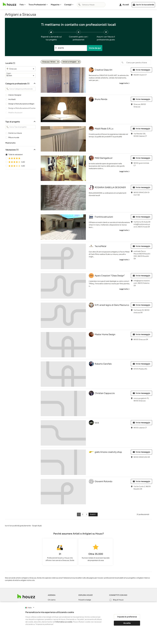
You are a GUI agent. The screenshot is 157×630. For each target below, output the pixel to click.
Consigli (68, 4)
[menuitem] (22, 5)
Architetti (12, 99)
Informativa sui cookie (63, 622)
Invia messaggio (143, 70)
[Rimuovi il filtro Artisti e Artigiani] (79, 62)
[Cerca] (79, 4)
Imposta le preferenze (127, 617)
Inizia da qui (95, 48)
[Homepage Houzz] (26, 596)
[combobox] (91, 4)
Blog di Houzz (118, 600)
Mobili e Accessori (15, 113)
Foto (22, 4)
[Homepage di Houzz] (9, 4)
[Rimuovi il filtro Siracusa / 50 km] (58, 62)
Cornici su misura (15, 133)
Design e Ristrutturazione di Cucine (21, 108)
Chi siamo (51, 600)
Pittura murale (13, 137)
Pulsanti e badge (84, 600)
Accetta (127, 623)
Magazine (55, 4)
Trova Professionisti (37, 4)
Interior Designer (14, 95)
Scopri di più (37, 526)
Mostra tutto (10, 143)
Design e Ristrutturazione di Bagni (21, 104)
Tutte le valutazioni (15, 154)
